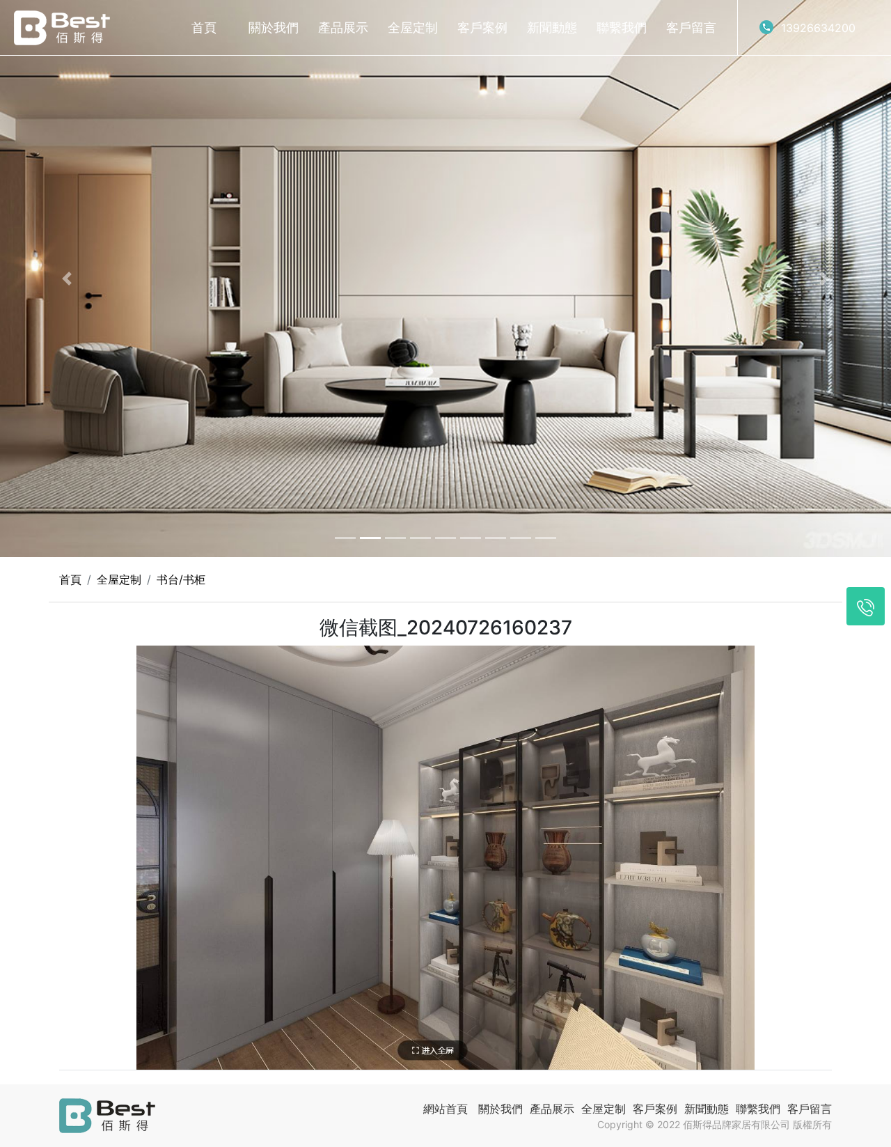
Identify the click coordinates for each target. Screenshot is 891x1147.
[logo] (62, 27)
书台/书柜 (181, 579)
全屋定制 (413, 27)
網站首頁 (445, 1109)
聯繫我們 (622, 27)
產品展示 (343, 27)
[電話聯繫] (865, 606)
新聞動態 (552, 27)
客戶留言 (691, 27)
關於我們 (274, 27)
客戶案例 (482, 27)
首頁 (203, 27)
